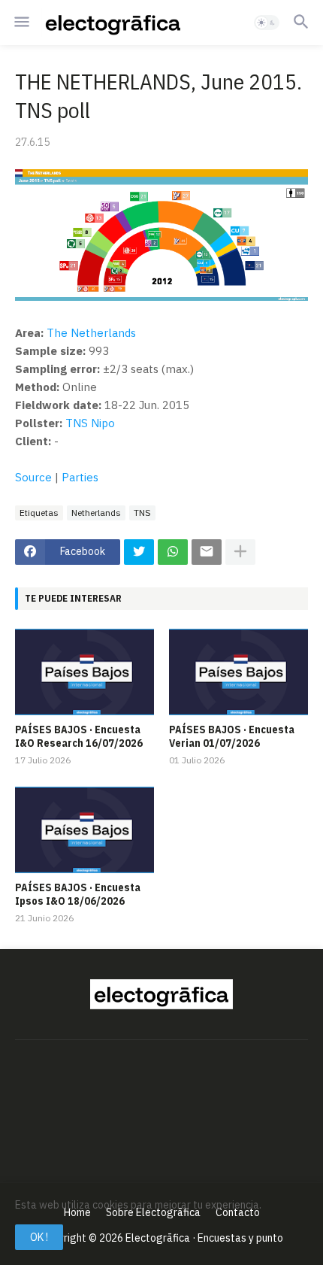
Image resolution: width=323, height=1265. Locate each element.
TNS (142, 512)
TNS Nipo (90, 423)
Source (33, 477)
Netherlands (96, 512)
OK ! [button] (39, 1237)
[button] (20, 22)
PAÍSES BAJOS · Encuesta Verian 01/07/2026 (231, 736)
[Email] (207, 552)
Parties (80, 477)
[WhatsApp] (173, 552)
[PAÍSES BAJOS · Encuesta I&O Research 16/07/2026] (84, 672)
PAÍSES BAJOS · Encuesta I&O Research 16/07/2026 (79, 736)
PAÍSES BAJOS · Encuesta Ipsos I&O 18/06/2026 (77, 894)
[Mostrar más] (240, 552)
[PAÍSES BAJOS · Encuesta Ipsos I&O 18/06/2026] (84, 830)
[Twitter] (139, 552)
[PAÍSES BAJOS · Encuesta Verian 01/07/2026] (238, 672)
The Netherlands (91, 333)
